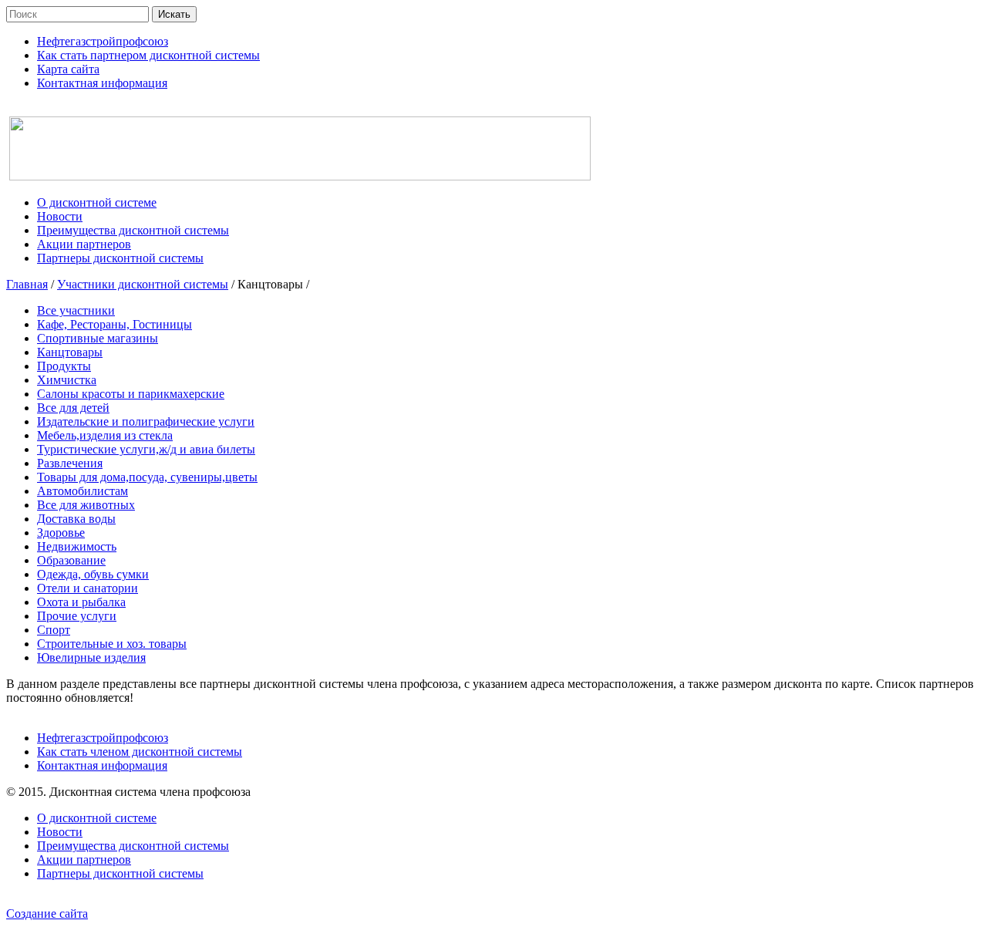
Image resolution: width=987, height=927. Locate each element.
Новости (60, 831)
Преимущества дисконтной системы (133, 845)
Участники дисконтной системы (142, 284)
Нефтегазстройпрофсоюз (102, 737)
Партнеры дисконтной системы (120, 873)
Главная (27, 284)
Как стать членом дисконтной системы (139, 751)
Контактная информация (102, 765)
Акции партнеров (84, 859)
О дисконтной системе (97, 817)
